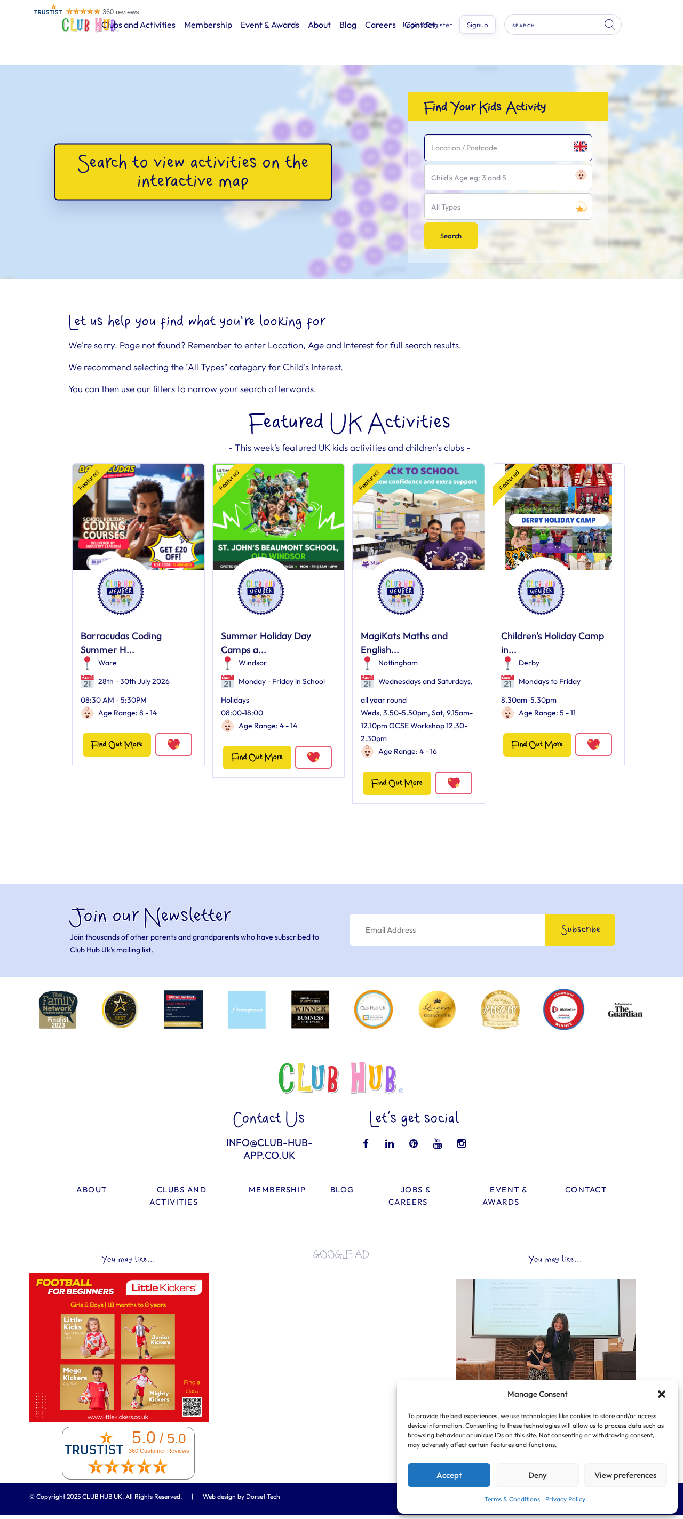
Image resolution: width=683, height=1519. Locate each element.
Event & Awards (270, 24)
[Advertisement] (341, 1343)
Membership (208, 24)
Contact (586, 1189)
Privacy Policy (565, 1499)
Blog (347, 24)
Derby (529, 662)
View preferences (625, 1475)
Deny (537, 1475)
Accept (449, 1475)
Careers (380, 24)
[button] (661, 1394)
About (319, 24)
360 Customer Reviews (159, 1451)
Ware (107, 662)
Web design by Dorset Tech (241, 1496)
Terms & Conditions (512, 1499)
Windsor (253, 662)
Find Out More (116, 744)
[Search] (611, 25)
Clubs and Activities (138, 24)
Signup (477, 24)
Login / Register (427, 24)
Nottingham (398, 662)
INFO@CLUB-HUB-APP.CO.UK (269, 1149)
